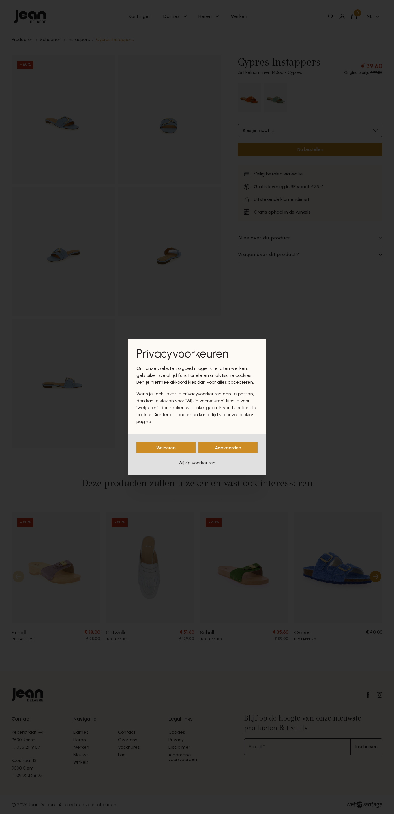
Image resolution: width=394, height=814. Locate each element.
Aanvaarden (228, 447)
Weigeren (166, 447)
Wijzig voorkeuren (197, 462)
